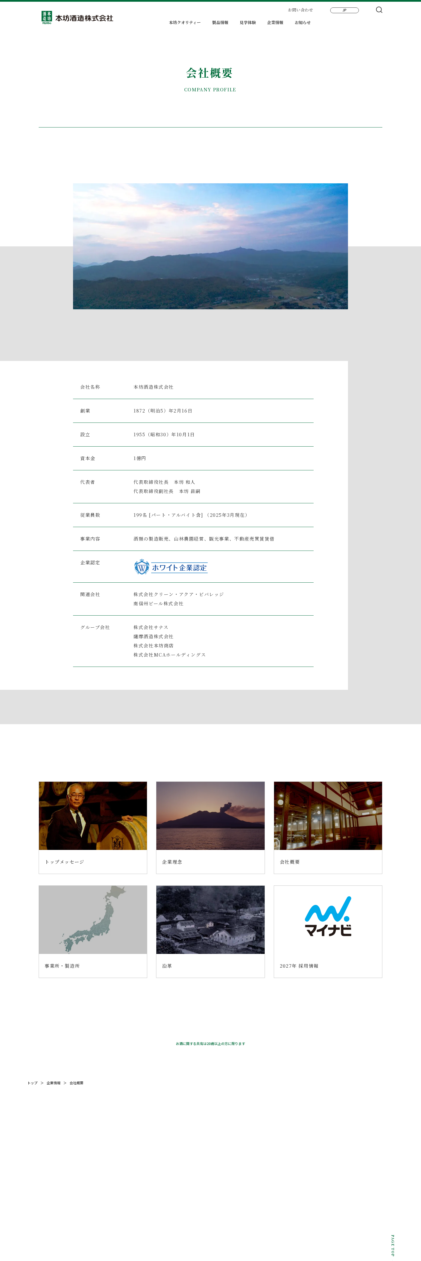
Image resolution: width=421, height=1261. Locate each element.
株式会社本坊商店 (153, 645)
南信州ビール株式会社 (158, 603)
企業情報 (275, 22)
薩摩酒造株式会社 (153, 636)
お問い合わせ (300, 10)
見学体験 (248, 22)
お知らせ (303, 22)
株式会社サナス (150, 627)
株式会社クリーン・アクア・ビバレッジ (178, 594)
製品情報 (220, 22)
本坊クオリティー (185, 22)
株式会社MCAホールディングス (169, 654)
